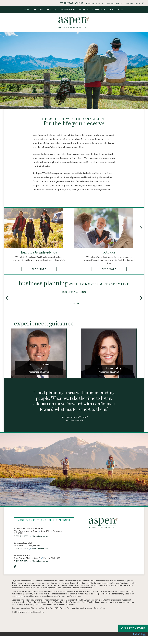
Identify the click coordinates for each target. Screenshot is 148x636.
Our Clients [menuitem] (52, 9)
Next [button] (141, 298)
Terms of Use (99, 608)
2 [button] (74, 303)
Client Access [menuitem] (115, 9)
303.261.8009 (94, 3)
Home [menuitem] (27, 9)
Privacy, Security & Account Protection (76, 608)
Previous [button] (7, 298)
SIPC (83, 600)
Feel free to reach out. (72, 3)
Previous (6, 227)
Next (141, 227)
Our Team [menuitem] (38, 9)
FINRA (78, 600)
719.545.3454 (132, 3)
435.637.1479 (113, 3)
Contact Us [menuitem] (98, 9)
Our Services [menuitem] (68, 9)
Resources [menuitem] (84, 9)
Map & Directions (40, 536)
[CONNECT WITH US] (15, 619)
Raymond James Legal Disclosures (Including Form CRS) (35, 608)
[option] (74, 288)
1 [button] (70, 303)
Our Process (74, 292)
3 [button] (78, 303)
